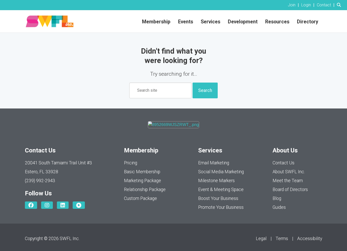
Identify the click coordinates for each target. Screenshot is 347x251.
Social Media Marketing (221, 171)
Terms (282, 238)
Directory (307, 22)
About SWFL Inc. (289, 171)
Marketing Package (142, 180)
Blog (277, 198)
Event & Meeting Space (221, 189)
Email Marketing (213, 162)
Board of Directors (290, 189)
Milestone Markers (216, 180)
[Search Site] (340, 5)
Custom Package (140, 198)
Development (243, 22)
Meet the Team (288, 180)
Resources (277, 22)
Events (185, 22)
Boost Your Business (218, 198)
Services (210, 22)
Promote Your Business (221, 207)
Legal (261, 238)
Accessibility (309, 238)
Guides (279, 207)
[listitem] (294, 5)
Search (205, 90)
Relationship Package (145, 189)
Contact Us (283, 162)
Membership (156, 22)
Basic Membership (142, 171)
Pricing (130, 162)
